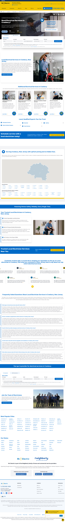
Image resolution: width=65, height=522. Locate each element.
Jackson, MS (19, 428)
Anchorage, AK (3, 418)
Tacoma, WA (51, 424)
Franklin (40, 192)
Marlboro (28, 185)
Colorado (3, 450)
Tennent (47, 185)
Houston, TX (19, 422)
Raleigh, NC (43, 420)
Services (19, 483)
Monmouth (34, 185)
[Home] (1, 11)
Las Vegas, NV (27, 420)
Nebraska (35, 442)
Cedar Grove (16, 195)
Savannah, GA (51, 420)
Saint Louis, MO (44, 422)
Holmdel (16, 188)
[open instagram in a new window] (61, 14)
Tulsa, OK (51, 430)
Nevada (34, 444)
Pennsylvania (43, 448)
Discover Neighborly (21, 474)
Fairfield (34, 192)
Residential (4, 8)
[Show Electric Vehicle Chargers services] (20, 125)
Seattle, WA (51, 422)
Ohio (42, 442)
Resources (60, 483)
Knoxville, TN (27, 418)
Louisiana (27, 440)
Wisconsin (59, 442)
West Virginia (59, 440)
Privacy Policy (18, 45)
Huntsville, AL (19, 424)
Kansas (18, 448)
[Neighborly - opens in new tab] (5, 496)
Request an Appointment (7, 74)
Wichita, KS (59, 423)
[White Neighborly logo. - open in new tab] (3, 0)
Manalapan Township (22, 187)
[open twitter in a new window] (56, 14)
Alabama (2, 440)
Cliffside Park (23, 192)
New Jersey (14, 11)
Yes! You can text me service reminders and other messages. (13, 43)
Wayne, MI (59, 421)
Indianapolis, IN (20, 426)
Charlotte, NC (3, 430)
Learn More (4, 114)
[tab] (6, 35)
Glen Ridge (40, 195)
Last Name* (15, 39)
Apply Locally (39, 493)
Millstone (28, 188)
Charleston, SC (4, 428)
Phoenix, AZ (43, 418)
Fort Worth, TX (20, 420)
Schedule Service (48, 8)
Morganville (34, 188)
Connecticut (11, 440)
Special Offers (54, 3)
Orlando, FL (35, 429)
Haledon (47, 195)
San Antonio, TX (44, 426)
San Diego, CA (44, 428)
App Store (39, 474)
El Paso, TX (19, 418)
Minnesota (27, 448)
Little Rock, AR (28, 422)
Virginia (50, 448)
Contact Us (39, 491)
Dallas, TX (11, 423)
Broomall (10, 192)
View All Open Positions (6, 402)
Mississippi (27, 450)
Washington (51, 450)
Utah (50, 446)
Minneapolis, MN (36, 418)
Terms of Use (19, 514)
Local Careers (47, 3)
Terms (14, 45)
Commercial (12, 8)
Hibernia (59, 195)
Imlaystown (22, 185)
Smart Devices (27, 126)
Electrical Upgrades (54, 100)
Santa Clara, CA (52, 418)
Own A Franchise (60, 3)
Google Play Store (48, 474)
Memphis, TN (27, 430)
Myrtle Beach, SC (36, 420)
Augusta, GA (3, 420)
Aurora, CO (3, 422)
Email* (24, 39)
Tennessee (51, 442)
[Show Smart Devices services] (42, 126)
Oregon (42, 446)
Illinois (18, 442)
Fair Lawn (28, 195)
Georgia (10, 449)
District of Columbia (11, 445)
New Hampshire (36, 446)
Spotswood (40, 188)
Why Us (32, 8)
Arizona (2, 444)
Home (3, 11)
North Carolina (44, 440)
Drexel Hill (22, 195)
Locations (8, 11)
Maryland (27, 442)
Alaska (2, 442)
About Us (19, 8)
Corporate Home (61, 493)
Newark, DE (35, 422)
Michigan (26, 446)
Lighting (47, 122)
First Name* (5, 39)
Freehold (10, 188)
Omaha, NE (35, 427)
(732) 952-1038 (58, 8)
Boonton (4, 195)
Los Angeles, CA (28, 424)
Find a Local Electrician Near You (57, 250)
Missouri (34, 440)
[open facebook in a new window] (54, 14)
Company (39, 483)
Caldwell (16, 192)
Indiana (18, 444)
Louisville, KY (27, 426)
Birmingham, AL (4, 426)
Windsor (47, 188)
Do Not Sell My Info (37, 514)
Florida (10, 447)
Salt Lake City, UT (44, 424)
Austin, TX (3, 424)
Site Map (59, 491)
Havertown (59, 192)
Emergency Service (7, 122)
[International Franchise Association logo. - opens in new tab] (2, 496)
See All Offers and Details (51, 29)
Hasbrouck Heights (53, 193)
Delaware (11, 442)
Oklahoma (43, 444)
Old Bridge (40, 185)
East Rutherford (29, 192)
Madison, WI (27, 428)
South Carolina (44, 450)
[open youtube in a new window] (63, 14)
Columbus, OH (11, 421)
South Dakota (51, 440)
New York (35, 450)
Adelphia (4, 185)
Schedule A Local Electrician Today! (56, 135)
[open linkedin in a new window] (58, 14)
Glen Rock (47, 192)
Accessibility (31, 514)
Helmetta (16, 185)
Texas (50, 444)
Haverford (53, 194)
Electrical (26, 122)
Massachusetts (28, 444)
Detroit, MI (11, 428)
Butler (10, 195)
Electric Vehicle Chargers (8, 125)
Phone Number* (36, 39)
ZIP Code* (45, 39)
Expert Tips (39, 8)
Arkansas (2, 446)
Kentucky (19, 450)
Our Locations (60, 489)
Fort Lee (34, 195)
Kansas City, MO (20, 430)
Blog (26, 8)
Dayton (10, 185)
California (3, 448)
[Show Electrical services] (42, 123)
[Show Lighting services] (63, 123)
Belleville (4, 192)
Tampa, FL (51, 426)
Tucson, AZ (51, 428)
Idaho (18, 440)
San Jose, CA (43, 430)
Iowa (18, 446)
